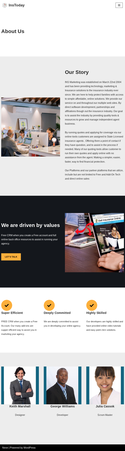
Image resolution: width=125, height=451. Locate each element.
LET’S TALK (11, 257)
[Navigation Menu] (119, 5)
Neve (5, 447)
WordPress (29, 447)
